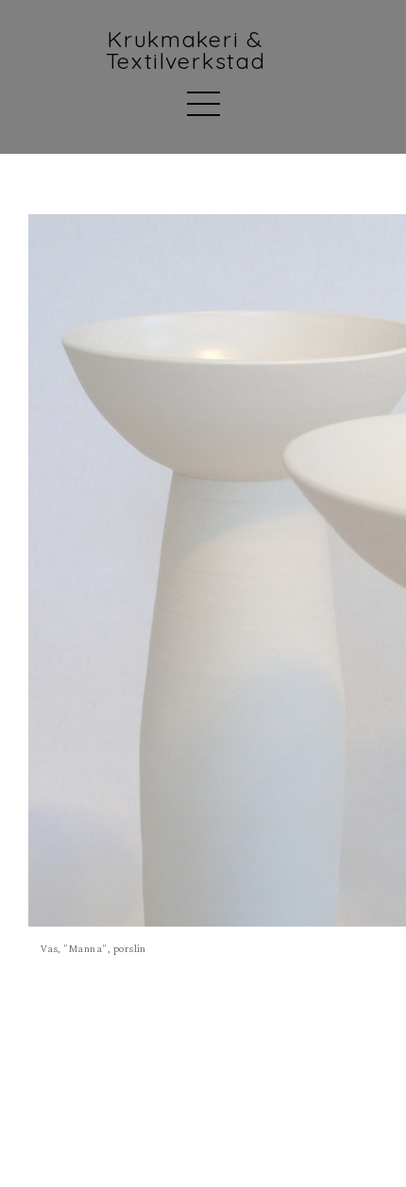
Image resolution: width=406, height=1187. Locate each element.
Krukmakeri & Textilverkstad (186, 50)
